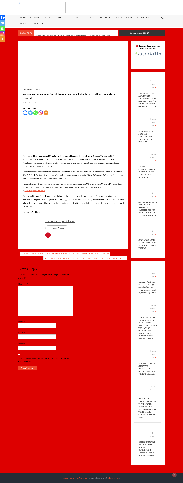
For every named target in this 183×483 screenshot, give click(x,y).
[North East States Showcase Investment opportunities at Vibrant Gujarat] (143, 354)
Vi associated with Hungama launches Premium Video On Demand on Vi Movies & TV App (84, 258)
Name (21, 321)
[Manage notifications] (174, 475)
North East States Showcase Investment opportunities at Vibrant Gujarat (147, 369)
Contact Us (37, 24)
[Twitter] (30, 112)
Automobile (106, 18)
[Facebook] (25, 112)
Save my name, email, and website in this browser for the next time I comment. (44, 360)
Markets (89, 18)
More (23, 24)
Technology (142, 18)
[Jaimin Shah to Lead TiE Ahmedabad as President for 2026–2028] (143, 122)
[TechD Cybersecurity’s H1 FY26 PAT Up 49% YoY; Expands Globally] (143, 157)
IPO (59, 18)
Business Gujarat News (31, 103)
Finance (47, 18)
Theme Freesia (113, 478)
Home (23, 18)
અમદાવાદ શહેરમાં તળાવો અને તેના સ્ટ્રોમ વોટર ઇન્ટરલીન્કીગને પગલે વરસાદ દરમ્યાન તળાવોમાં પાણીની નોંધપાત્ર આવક (147, 287)
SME (67, 18)
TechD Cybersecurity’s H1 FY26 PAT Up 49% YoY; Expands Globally (146, 172)
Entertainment (124, 18)
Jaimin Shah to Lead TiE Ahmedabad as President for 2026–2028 (145, 136)
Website (21, 344)
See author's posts (56, 228)
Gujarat (77, 18)
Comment (23, 284)
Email (21, 332)
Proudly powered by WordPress (75, 478)
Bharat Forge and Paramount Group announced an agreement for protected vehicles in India (66, 254)
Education (27, 90)
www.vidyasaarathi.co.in (35, 191)
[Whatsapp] (35, 112)
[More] (46, 112)
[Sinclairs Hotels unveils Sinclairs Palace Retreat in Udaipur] (143, 231)
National (34, 18)
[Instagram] (40, 112)
